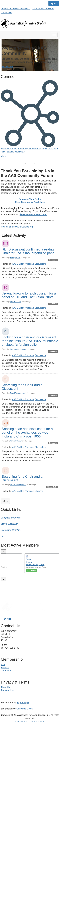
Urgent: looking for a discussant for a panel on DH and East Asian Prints (29, 295)
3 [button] (34, 163)
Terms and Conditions (43, 8)
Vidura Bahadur (16, 440)
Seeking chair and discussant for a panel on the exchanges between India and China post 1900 (27, 432)
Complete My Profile (10, 517)
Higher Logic (23, 702)
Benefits (5, 667)
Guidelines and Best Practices (15, 8)
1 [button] (25, 163)
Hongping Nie (15, 257)
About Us (5, 687)
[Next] (3, 579)
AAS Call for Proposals (23, 263)
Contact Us (6, 12)
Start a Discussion (9, 523)
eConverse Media (24, 708)
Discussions (40, 263)
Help (3, 536)
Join (3, 664)
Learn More (6, 670)
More (5, 501)
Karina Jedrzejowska (18, 349)
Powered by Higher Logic (30, 721)
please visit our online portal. (33, 214)
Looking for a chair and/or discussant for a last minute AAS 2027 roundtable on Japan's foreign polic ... (30, 341)
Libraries (39, 490)
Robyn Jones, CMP (35, 564)
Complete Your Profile (30, 198)
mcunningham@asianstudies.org (17, 226)
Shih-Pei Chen (15, 301)
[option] (30, 116)
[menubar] (30, 10)
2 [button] (30, 163)
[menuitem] (16, 8)
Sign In (53, 3)
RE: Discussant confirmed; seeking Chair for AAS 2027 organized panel (28, 251)
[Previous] (3, 551)
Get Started (7, 66)
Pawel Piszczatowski (18, 393)
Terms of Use (7, 690)
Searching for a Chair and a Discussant (22, 386)
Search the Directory (11, 529)
